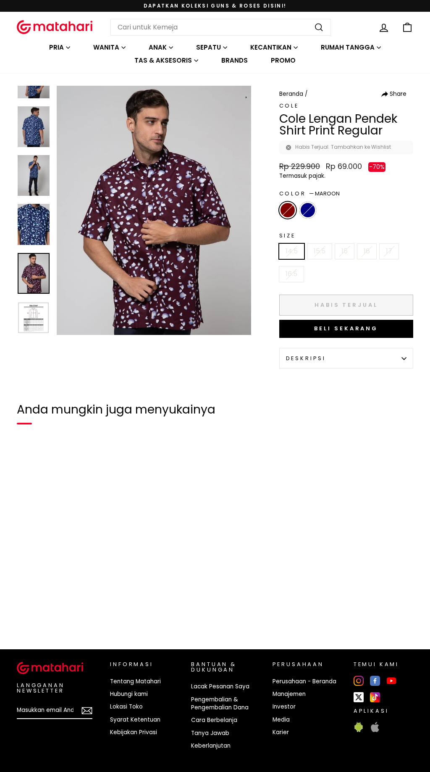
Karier (281, 732)
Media (281, 720)
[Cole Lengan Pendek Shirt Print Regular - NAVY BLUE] (44, 614)
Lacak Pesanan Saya (220, 686)
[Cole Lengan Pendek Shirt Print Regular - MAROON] (28, 614)
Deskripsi (306, 358)
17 (389, 251)
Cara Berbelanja (214, 720)
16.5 (291, 274)
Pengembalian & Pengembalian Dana (220, 703)
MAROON (287, 210)
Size (287, 235)
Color (309, 193)
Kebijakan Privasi (133, 732)
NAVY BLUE (307, 210)
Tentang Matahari (135, 681)
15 (344, 251)
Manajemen (289, 694)
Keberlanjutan (211, 746)
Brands (234, 60)
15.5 (319, 251)
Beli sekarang (346, 328)
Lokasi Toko (126, 707)
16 (367, 251)
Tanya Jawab (210, 733)
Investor (284, 707)
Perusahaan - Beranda (304, 681)
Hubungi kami (129, 694)
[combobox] (220, 27)
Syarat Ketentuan (135, 720)
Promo (283, 60)
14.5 (292, 251)
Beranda (291, 94)
